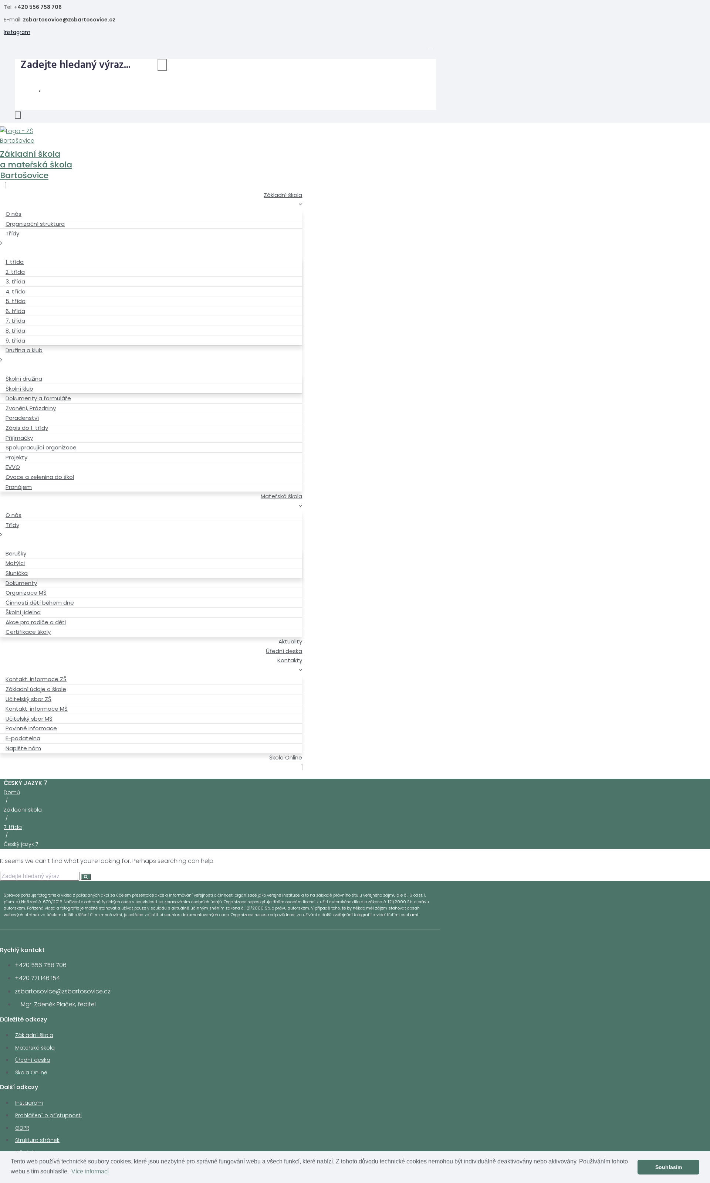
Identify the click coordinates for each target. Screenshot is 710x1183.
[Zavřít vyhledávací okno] (39, 91)
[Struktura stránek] (430, 46)
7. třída (13, 827)
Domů (12, 792)
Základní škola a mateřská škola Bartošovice (36, 164)
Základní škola (23, 809)
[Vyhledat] (162, 65)
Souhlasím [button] (668, 1167)
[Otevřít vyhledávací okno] (18, 115)
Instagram (17, 32)
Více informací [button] (90, 1171)
